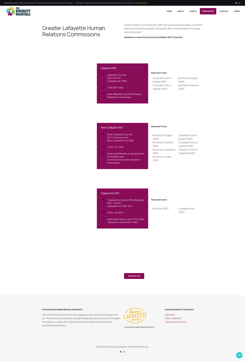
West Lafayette (173, 318)
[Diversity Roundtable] (18, 11)
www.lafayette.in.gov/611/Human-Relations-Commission (124, 96)
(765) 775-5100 (115, 147)
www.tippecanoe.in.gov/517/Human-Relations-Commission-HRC (125, 221)
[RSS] (239, 3)
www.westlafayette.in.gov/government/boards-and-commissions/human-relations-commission (125, 158)
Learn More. (141, 2)
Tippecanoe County (175, 321)
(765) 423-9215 (115, 212)
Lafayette (170, 314)
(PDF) (164, 81)
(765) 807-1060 (115, 87)
